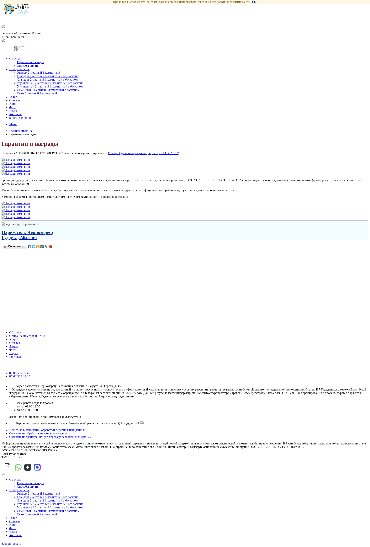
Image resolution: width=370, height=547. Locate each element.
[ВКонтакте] (30, 246)
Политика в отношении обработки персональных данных (47, 430)
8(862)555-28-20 (19, 376)
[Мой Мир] (42, 246)
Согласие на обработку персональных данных (39, 433)
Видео (13, 110)
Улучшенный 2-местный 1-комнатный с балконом (50, 86)
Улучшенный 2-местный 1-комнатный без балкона (50, 83)
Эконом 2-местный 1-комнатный (38, 72)
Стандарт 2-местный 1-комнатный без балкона (47, 76)
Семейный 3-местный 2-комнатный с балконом (48, 90)
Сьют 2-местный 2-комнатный (37, 93)
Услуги (13, 96)
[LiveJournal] (46, 246)
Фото (12, 107)
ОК (254, 2)
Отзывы (14, 100)
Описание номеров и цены (27, 335)
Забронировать (11, 543)
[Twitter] (34, 246)
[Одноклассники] (38, 246)
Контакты (15, 114)
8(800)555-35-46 (19, 372)
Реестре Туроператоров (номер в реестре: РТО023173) (143, 153)
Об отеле (15, 58)
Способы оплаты (28, 65)
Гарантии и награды (30, 62)
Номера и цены (19, 69)
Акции (13, 103)
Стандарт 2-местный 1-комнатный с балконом (47, 79)
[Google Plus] (50, 246)
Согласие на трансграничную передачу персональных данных (50, 436)
